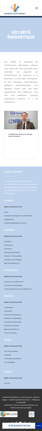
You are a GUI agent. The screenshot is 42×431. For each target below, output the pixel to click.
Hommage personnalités (12, 358)
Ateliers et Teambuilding (12, 318)
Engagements (9, 219)
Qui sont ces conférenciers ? (14, 282)
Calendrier (7, 355)
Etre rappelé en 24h (19, 425)
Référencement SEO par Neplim (21, 408)
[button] (36, 8)
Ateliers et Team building (13, 256)
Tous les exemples (10, 333)
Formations (8, 249)
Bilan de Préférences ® (12, 263)
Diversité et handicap (11, 325)
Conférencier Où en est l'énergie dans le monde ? (20, 135)
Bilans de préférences (11, 329)
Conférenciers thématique (13, 285)
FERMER (38, 426)
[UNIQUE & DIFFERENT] (15, 8)
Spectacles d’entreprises (12, 315)
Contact (7, 383)
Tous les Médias (9, 362)
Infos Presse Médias (11, 351)
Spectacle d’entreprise (12, 252)
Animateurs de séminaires (13, 260)
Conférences (8, 245)
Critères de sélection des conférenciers (17, 289)
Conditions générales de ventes (15, 223)
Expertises (7, 241)
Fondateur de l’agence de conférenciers (18, 216)
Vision (6, 212)
